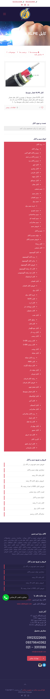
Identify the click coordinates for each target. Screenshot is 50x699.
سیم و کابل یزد (34, 161)
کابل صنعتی (38, 248)
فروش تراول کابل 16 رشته (35, 481)
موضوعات (11, 52)
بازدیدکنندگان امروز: (39, 616)
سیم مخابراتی (34, 222)
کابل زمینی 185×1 (29, 341)
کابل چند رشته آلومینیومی (26, 273)
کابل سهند (35, 176)
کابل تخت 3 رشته (38, 503)
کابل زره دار (35, 332)
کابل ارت (32, 303)
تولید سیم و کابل (33, 235)
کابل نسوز (35, 430)
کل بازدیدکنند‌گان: (40, 625)
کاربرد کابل (35, 439)
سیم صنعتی (38, 189)
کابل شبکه (35, 353)
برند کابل (39, 144)
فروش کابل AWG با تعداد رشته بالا (32, 486)
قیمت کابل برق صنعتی (36, 492)
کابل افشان (35, 281)
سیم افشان (35, 197)
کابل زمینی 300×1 (29, 344)
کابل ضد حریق (30, 435)
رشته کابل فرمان (29, 378)
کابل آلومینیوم (34, 252)
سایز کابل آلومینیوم (28, 261)
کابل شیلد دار (34, 370)
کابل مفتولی (31, 311)
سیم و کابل (38, 231)
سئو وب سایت (27, 690)
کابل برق (36, 290)
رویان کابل (35, 149)
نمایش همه (38, 54)
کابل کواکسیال (34, 396)
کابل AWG (31, 361)
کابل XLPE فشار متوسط (35, 93)
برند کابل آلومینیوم (29, 257)
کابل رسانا (38, 244)
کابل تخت (35, 315)
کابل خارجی (35, 172)
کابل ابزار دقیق (30, 444)
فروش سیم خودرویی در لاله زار (33, 464)
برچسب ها (23, 52)
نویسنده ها (33, 52)
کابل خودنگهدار (34, 328)
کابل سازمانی (30, 448)
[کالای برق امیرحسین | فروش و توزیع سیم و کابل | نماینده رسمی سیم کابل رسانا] (25, 14)
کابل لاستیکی (34, 405)
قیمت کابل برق (39, 508)
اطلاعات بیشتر (11, 107)
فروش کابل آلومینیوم (28, 265)
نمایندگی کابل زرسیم (37, 514)
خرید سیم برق (30, 206)
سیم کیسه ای (34, 218)
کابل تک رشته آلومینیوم (27, 269)
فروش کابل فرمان (29, 382)
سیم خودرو (35, 210)
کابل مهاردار (35, 426)
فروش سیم (35, 226)
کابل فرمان (35, 374)
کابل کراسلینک (30, 277)
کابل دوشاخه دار (29, 307)
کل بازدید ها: (41, 622)
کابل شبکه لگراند (29, 365)
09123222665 (30, 2)
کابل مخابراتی (34, 409)
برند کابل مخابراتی (29, 414)
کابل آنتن (32, 401)
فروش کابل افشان (29, 286)
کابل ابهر (36, 165)
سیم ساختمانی (34, 214)
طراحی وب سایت (39, 690)
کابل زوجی (35, 349)
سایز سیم (35, 193)
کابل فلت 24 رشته (38, 475)
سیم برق (36, 201)
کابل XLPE (31, 299)
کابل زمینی (35, 336)
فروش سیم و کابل (32, 239)
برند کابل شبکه (30, 358)
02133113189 (17, 2)
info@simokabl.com (39, 652)
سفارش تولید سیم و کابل (35, 470)
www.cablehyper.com (24, 604)
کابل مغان (35, 184)
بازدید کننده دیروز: (39, 620)
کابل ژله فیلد (31, 422)
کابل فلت (32, 324)
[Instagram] (25, 5)
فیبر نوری (32, 418)
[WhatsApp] (28, 5)
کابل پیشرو (35, 169)
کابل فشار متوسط (29, 392)
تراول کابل (31, 320)
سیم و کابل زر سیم (32, 157)
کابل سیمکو (35, 180)
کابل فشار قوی (34, 387)
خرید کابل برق (30, 295)
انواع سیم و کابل (38, 497)
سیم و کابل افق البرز (32, 153)
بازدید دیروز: (41, 618)
